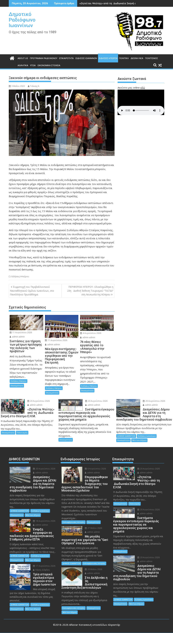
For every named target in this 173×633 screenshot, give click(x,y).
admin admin (18, 336)
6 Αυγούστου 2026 (96, 468)
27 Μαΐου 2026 (94, 528)
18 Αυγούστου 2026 (45, 520)
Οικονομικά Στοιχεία (49, 65)
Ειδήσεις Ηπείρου (108, 58)
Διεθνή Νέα (137, 58)
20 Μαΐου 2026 (94, 569)
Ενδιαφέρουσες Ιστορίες (74, 522)
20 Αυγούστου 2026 (40, 401)
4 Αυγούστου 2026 (91, 333)
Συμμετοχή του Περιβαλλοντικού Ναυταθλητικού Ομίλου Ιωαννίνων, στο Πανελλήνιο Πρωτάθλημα (32, 290)
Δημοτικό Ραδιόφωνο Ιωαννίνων (22, 19)
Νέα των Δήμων (139, 440)
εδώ (142, 87)
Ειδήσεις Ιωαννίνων (86, 58)
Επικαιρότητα (66, 58)
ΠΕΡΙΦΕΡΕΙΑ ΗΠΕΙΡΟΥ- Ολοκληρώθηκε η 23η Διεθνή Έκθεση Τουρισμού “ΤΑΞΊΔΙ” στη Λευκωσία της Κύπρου (90, 290)
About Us (23, 58)
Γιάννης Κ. (35, 86)
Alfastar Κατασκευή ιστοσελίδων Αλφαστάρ (94, 624)
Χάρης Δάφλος (42, 569)
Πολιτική (124, 58)
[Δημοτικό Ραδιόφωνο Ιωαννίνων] (12, 57)
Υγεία (33, 65)
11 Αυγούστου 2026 (22, 332)
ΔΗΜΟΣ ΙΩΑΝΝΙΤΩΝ (126, 436)
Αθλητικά (23, 65)
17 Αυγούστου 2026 (45, 565)
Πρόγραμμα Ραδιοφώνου (43, 58)
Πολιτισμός (151, 58)
